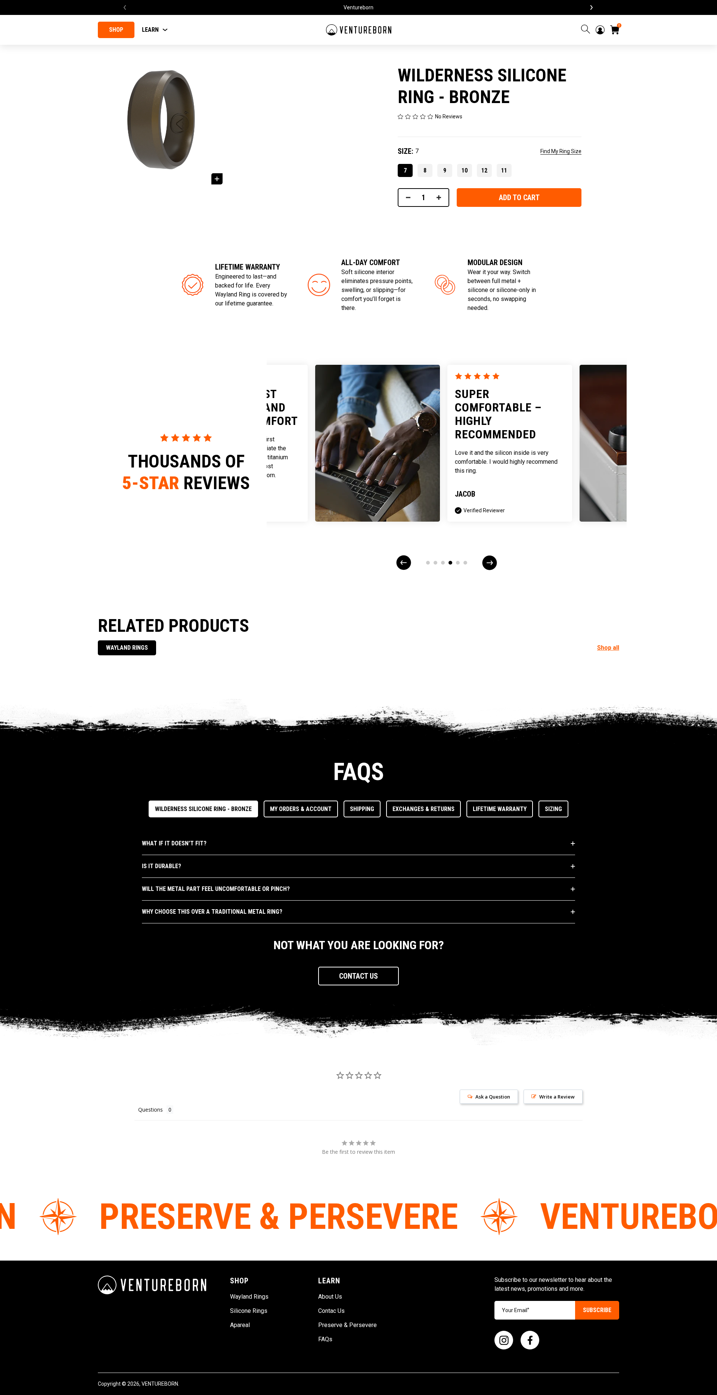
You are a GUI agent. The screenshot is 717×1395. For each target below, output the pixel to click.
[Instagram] (503, 1340)
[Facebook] (530, 1340)
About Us (330, 1296)
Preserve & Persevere (347, 1325)
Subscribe (597, 1310)
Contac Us (331, 1310)
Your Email (515, 1310)
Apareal (240, 1325)
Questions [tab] (150, 1109)
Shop (116, 29)
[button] (358, 976)
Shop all (608, 647)
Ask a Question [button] (492, 1096)
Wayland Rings (127, 647)
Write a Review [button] (557, 1096)
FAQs (325, 1339)
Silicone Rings (248, 1310)
